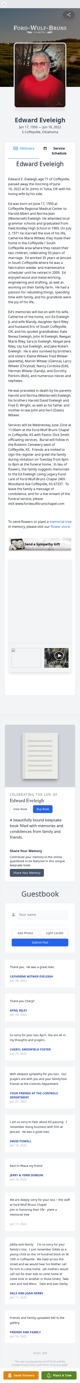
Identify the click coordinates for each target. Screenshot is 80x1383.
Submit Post (40, 942)
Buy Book (43, 809)
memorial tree (60, 521)
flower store (60, 526)
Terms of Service (51, 1365)
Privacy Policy (28, 1365)
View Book (20, 809)
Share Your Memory (26, 873)
